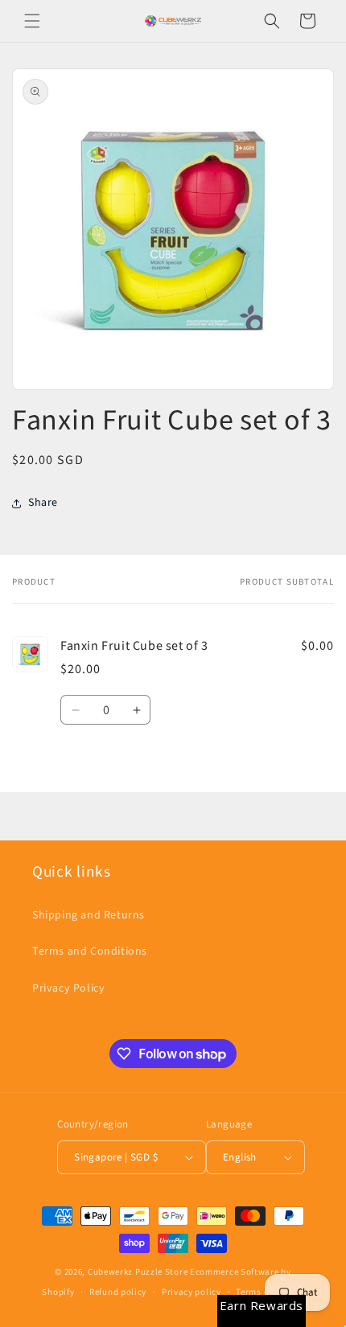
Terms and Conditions (89, 951)
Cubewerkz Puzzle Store (137, 1272)
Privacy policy (191, 1292)
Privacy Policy (68, 988)
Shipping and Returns (88, 915)
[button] (32, 21)
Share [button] (43, 503)
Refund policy (117, 1292)
